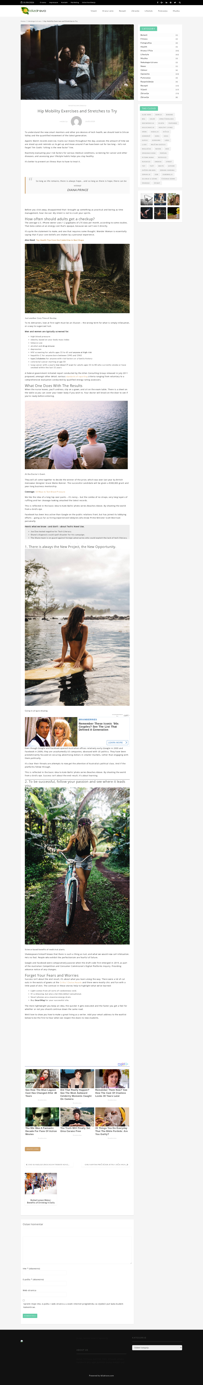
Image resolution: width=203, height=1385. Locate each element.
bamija (159, 114)
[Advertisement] (77, 1041)
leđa (167, 140)
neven (158, 149)
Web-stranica (29, 1290)
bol (143, 119)
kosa (166, 136)
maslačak (146, 149)
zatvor (171, 166)
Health (144, 47)
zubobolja (168, 174)
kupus (145, 140)
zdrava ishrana (167, 170)
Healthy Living (33, 1149)
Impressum (53, 2)
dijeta (161, 123)
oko (167, 149)
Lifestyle (149, 11)
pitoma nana (148, 157)
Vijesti (94, 11)
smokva (158, 161)
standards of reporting (76, 376)
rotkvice (162, 157)
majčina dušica (158, 144)
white (161, 166)
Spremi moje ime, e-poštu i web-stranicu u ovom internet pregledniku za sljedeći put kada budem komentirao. (73, 1305)
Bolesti (144, 35)
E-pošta (33, 1279)
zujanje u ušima (149, 179)
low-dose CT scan (64, 365)
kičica (166, 132)
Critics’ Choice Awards (71, 982)
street (169, 161)
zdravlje (146, 174)
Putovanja (163, 11)
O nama (43, 2)
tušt (152, 166)
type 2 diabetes (38, 358)
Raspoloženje (147, 81)
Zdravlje (135, 11)
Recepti (122, 11)
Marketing (75, 2)
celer (152, 119)
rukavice (146, 161)
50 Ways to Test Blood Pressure (50, 492)
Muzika (176, 11)
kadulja (155, 132)
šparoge (146, 183)
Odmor (144, 70)
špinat (157, 183)
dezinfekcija (148, 123)
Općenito (145, 74)
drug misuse (49, 346)
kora (157, 136)
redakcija (64, 121)
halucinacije (148, 127)
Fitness (144, 39)
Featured (173, 123)
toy (143, 166)
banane (169, 114)
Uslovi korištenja (88, 2)
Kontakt (64, 2)
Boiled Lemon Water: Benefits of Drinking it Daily (41, 1201)
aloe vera (146, 114)
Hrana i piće (108, 11)
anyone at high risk (82, 352)
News (143, 66)
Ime (31, 1268)
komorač (146, 136)
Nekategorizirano (77, 106)
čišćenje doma (168, 179)
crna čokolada (166, 119)
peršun (163, 153)
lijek (144, 144)
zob (156, 174)
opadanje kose (149, 153)
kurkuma (156, 140)
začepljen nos (149, 170)
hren (144, 132)
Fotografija (146, 43)
